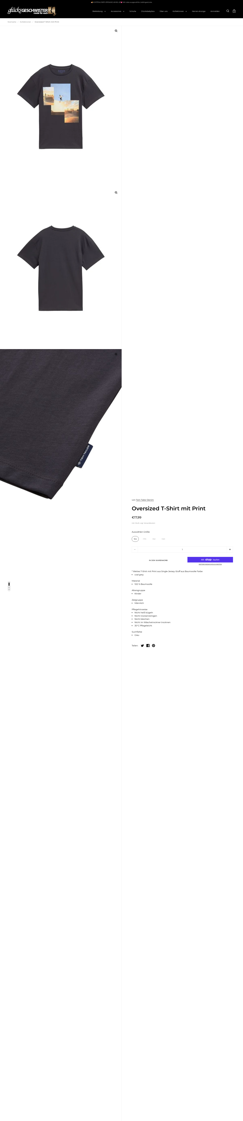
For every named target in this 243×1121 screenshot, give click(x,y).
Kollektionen (25, 22)
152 (154, 539)
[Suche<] (228, 11)
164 (135, 539)
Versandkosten (149, 523)
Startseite (12, 22)
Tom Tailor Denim (145, 500)
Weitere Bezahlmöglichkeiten (210, 564)
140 (163, 539)
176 (144, 539)
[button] (230, 549)
